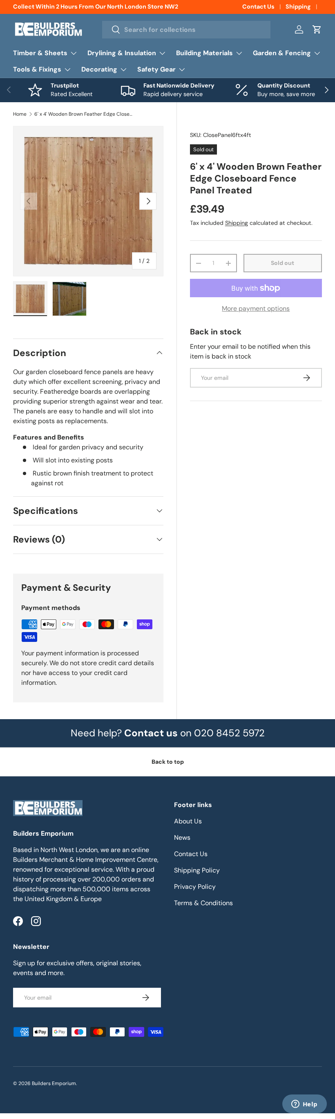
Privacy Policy (195, 886)
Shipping (298, 6)
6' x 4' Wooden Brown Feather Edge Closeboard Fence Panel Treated (83, 114)
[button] (317, 29)
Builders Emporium (54, 1083)
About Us (188, 821)
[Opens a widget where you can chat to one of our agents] (304, 1104)
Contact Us (258, 6)
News (182, 837)
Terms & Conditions (203, 903)
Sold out (282, 263)
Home (20, 114)
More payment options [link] (256, 308)
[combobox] (186, 29)
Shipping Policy (197, 870)
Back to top (168, 761)
